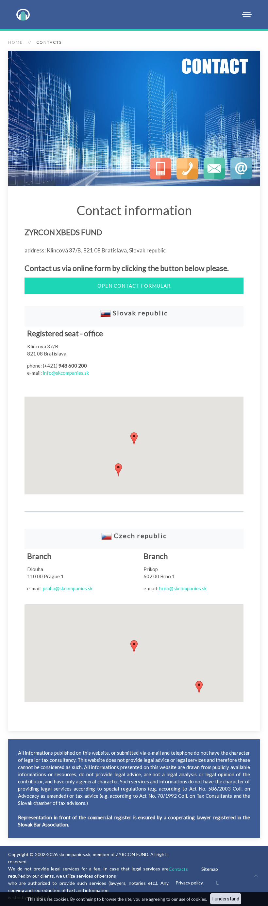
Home (15, 42)
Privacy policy (189, 882)
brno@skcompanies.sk (183, 588)
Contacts (178, 869)
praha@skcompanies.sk (67, 588)
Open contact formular (134, 286)
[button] (118, 470)
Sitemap (209, 869)
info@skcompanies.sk (66, 373)
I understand (225, 899)
